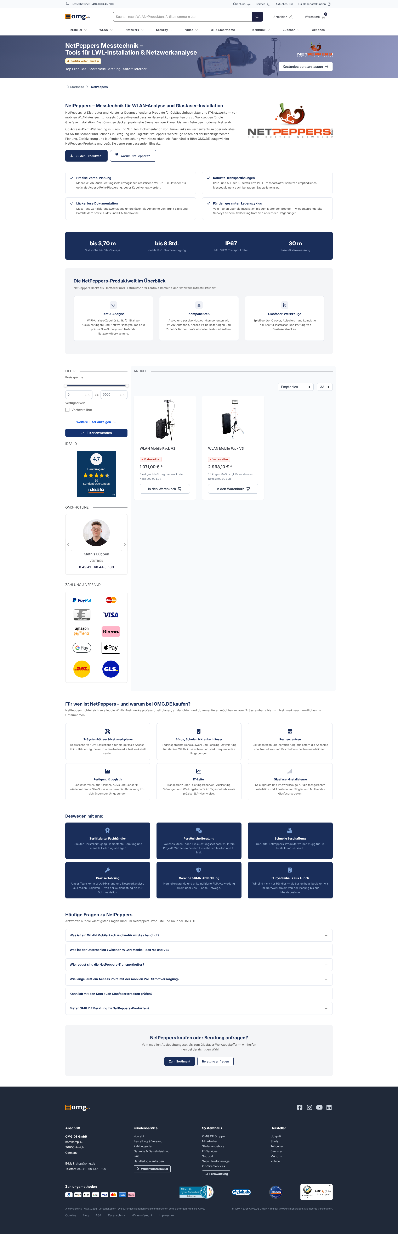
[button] (96, 422)
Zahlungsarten (143, 1146)
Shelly (275, 1141)
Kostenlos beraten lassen (303, 66)
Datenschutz (116, 1215)
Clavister (276, 1151)
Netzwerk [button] (132, 30)
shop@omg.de (85, 1163)
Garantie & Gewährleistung (152, 1151)
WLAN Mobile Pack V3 (226, 448)
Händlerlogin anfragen (149, 1161)
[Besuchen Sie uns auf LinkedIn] (329, 1107)
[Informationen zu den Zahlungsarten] (96, 625)
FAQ (137, 1156)
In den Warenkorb (162, 489)
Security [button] (162, 30)
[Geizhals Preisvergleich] (241, 1192)
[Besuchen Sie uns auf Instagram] (309, 1107)
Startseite (76, 87)
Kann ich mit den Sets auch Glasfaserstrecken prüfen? (111, 994)
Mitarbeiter (209, 1141)
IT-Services (209, 1151)
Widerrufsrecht (142, 1215)
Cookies (70, 1215)
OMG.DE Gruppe (213, 1136)
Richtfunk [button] (259, 30)
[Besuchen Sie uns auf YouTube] (319, 1107)
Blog (86, 1215)
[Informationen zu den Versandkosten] (96, 669)
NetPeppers (99, 87)
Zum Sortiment (179, 1061)
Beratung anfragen (215, 1061)
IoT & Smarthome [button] (222, 30)
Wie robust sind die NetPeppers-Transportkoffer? (107, 964)
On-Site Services (213, 1166)
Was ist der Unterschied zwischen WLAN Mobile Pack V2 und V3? (120, 950)
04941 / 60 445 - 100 (91, 1169)
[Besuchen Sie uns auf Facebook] (299, 1107)
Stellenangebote (213, 1146)
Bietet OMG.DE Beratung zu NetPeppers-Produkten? (110, 1008)
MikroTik (276, 1156)
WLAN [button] (103, 30)
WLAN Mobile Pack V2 (157, 448)
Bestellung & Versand (148, 1141)
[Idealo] (275, 1192)
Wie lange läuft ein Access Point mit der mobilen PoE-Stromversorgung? (125, 979)
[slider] (65, 385)
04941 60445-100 (102, 4)
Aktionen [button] (318, 30)
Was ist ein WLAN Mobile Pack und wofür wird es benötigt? (115, 935)
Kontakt (139, 1136)
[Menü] (330, 1186)
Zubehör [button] (289, 30)
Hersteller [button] (75, 30)
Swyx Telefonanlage (215, 1161)
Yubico (275, 1161)
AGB (98, 1215)
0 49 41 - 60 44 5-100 (96, 567)
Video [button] (189, 30)
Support (207, 1156)
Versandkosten (108, 1208)
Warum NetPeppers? (136, 156)
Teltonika (277, 1146)
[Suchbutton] (257, 17)
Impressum (166, 1215)
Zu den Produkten (89, 156)
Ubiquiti (276, 1136)
